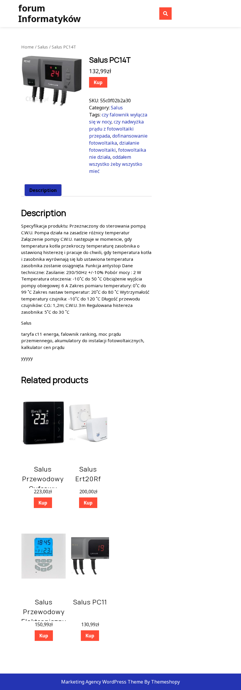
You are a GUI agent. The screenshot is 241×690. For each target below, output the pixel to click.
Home (27, 47)
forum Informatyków (49, 13)
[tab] (43, 190)
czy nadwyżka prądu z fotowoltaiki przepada (116, 128)
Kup (98, 82)
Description (43, 190)
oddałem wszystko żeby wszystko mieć (115, 164)
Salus (43, 47)
